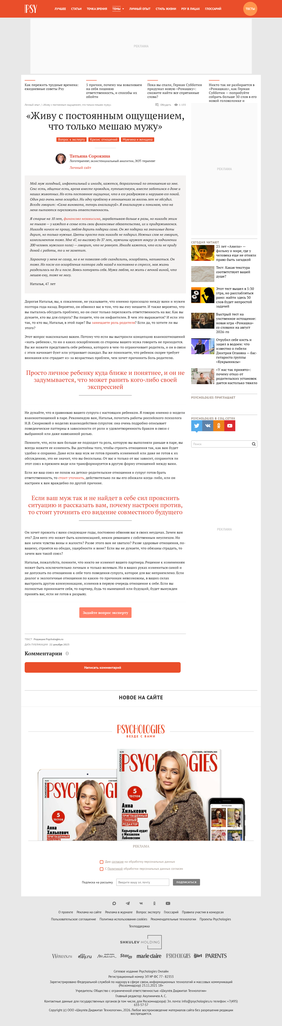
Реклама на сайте (89, 912)
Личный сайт (80, 167)
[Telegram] (127, 903)
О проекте (65, 912)
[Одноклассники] (154, 903)
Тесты (250, 9)
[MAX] (114, 903)
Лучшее (60, 9)
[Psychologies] (31, 8)
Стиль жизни (166, 9)
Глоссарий (213, 9)
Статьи (76, 9)
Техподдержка (139, 926)
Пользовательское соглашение (73, 919)
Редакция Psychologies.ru (48, 639)
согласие (118, 862)
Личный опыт (139, 9)
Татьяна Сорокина (90, 156)
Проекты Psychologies (215, 919)
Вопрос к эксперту (71, 139)
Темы (116, 9)
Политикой (115, 869)
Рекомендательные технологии (173, 919)
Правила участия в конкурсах (203, 912)
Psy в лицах (190, 9)
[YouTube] (168, 903)
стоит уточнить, (71, 477)
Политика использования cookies (123, 919)
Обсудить (165, 104)
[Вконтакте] (141, 903)
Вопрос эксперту (148, 912)
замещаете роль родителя (113, 322)
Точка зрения (97, 9)
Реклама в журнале (119, 912)
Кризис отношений (103, 139)
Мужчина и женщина (137, 139)
